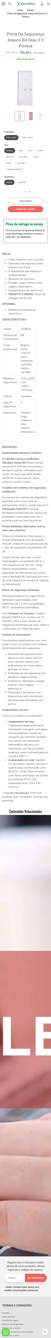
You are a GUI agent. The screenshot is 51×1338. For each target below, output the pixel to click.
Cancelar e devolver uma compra (17, 1332)
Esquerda (22, 182)
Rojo (21, 150)
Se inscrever (36, 1278)
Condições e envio (11, 1335)
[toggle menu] (3, 4)
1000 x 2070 (27, 137)
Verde (40, 150)
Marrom (10, 157)
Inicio (20, 10)
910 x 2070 (11, 137)
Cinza (35, 157)
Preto (9, 163)
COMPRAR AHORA (25, 209)
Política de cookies (11, 1328)
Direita (9, 182)
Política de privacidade (13, 1324)
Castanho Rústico (14, 169)
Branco (10, 150)
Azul (30, 150)
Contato (6, 1313)
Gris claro (23, 157)
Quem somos (8, 1317)
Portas (30, 10)
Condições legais (10, 1320)
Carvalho (21, 163)
